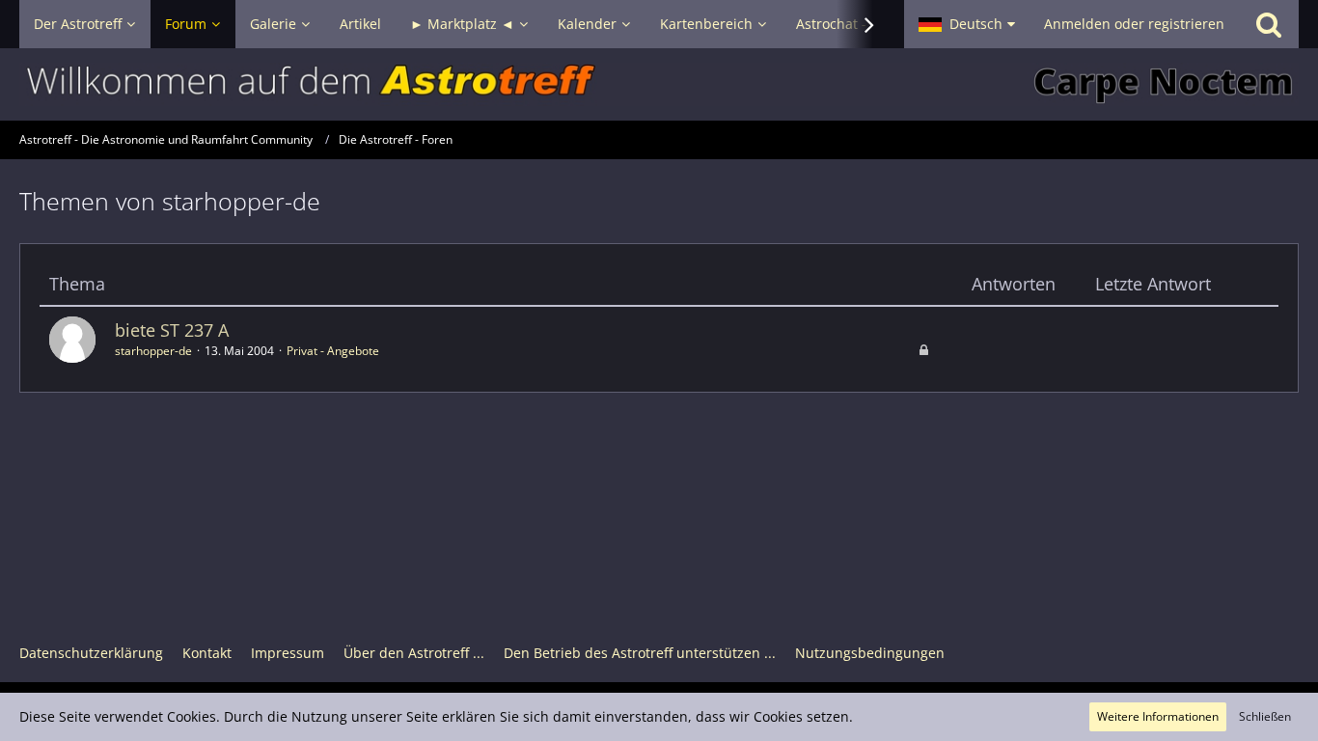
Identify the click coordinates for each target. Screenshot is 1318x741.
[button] (967, 24)
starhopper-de (153, 351)
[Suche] (1269, 24)
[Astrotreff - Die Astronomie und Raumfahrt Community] (659, 84)
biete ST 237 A (172, 330)
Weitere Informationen (1158, 716)
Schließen (1265, 716)
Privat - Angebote (333, 351)
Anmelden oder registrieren (1134, 23)
